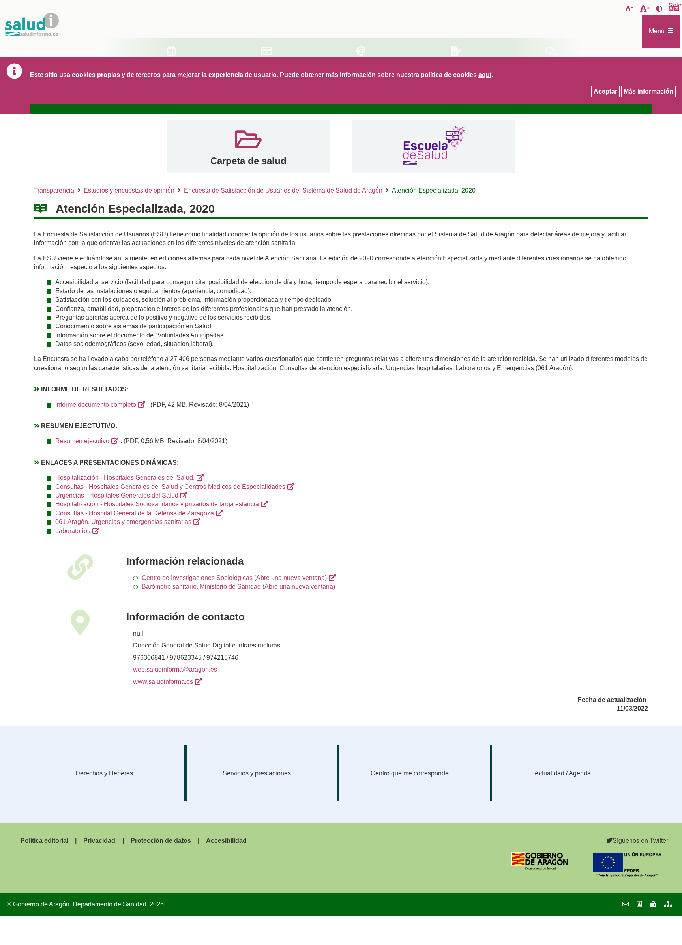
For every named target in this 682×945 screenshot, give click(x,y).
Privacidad (99, 840)
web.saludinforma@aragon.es (175, 669)
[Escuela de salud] (433, 146)
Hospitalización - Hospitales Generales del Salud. (125, 477)
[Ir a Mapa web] (668, 904)
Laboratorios (72, 531)
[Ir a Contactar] (625, 904)
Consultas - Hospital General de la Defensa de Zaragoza (134, 513)
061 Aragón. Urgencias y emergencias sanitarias (123, 521)
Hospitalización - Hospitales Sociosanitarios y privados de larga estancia (157, 504)
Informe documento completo (95, 404)
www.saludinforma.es (163, 681)
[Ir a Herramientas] (653, 904)
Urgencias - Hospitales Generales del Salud (116, 495)
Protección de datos (161, 840)
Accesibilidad (226, 840)
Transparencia (54, 190)
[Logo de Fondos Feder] (627, 875)
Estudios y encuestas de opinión (129, 190)
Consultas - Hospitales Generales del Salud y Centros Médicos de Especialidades (170, 486)
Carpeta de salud (248, 160)
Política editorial (44, 840)
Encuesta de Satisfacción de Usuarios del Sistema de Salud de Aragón (283, 190)
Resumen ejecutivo (82, 441)
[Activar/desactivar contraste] (659, 9)
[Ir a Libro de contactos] (639, 904)
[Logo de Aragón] (540, 868)
